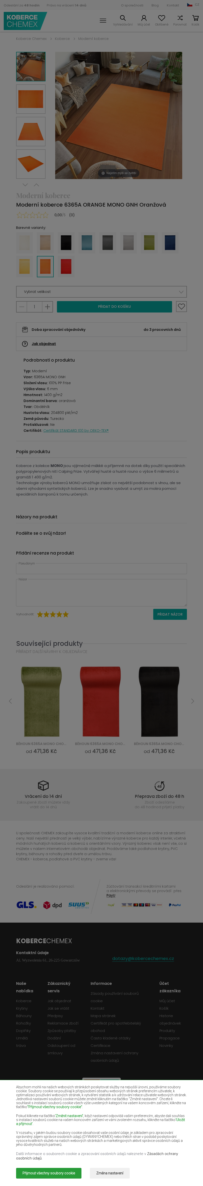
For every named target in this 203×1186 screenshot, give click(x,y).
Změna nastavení (109, 1173)
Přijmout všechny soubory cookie (49, 1173)
